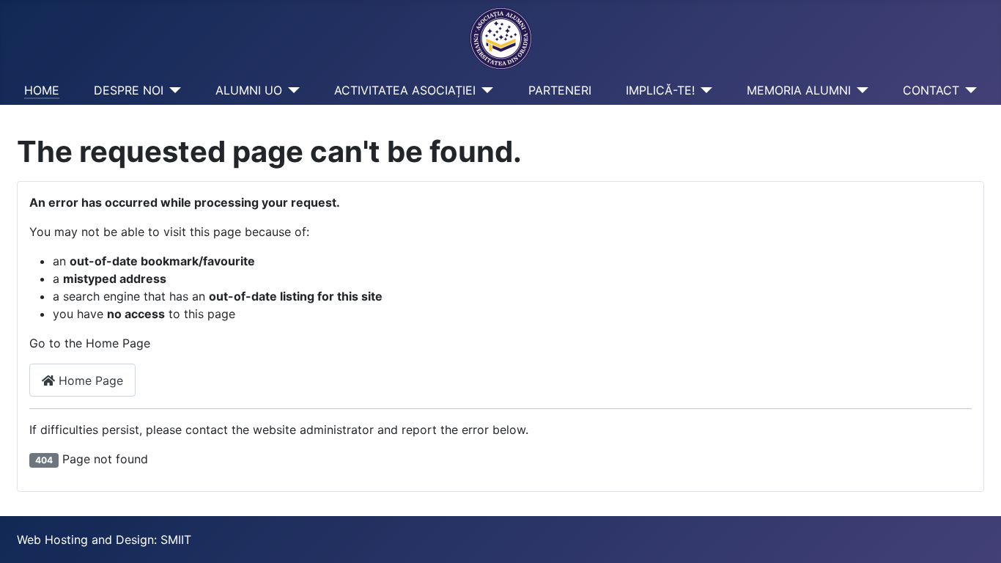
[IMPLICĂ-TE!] (703, 90)
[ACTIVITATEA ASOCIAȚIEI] (484, 90)
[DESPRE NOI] (172, 90)
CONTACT (931, 90)
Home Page (89, 380)
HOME (41, 90)
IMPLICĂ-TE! (660, 90)
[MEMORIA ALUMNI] (859, 90)
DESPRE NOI (128, 90)
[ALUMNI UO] (291, 90)
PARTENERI (559, 90)
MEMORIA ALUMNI (799, 90)
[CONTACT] (968, 90)
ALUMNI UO (248, 90)
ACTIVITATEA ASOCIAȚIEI (405, 90)
